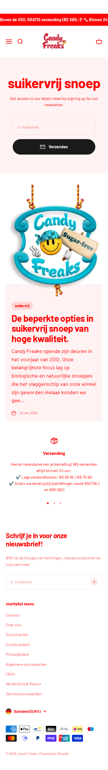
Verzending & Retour (23, 683)
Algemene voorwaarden (26, 664)
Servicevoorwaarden (24, 693)
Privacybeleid (17, 654)
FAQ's (10, 674)
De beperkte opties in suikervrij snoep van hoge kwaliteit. (53, 328)
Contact (13, 615)
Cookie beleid (18, 644)
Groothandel (17, 634)
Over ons (13, 624)
